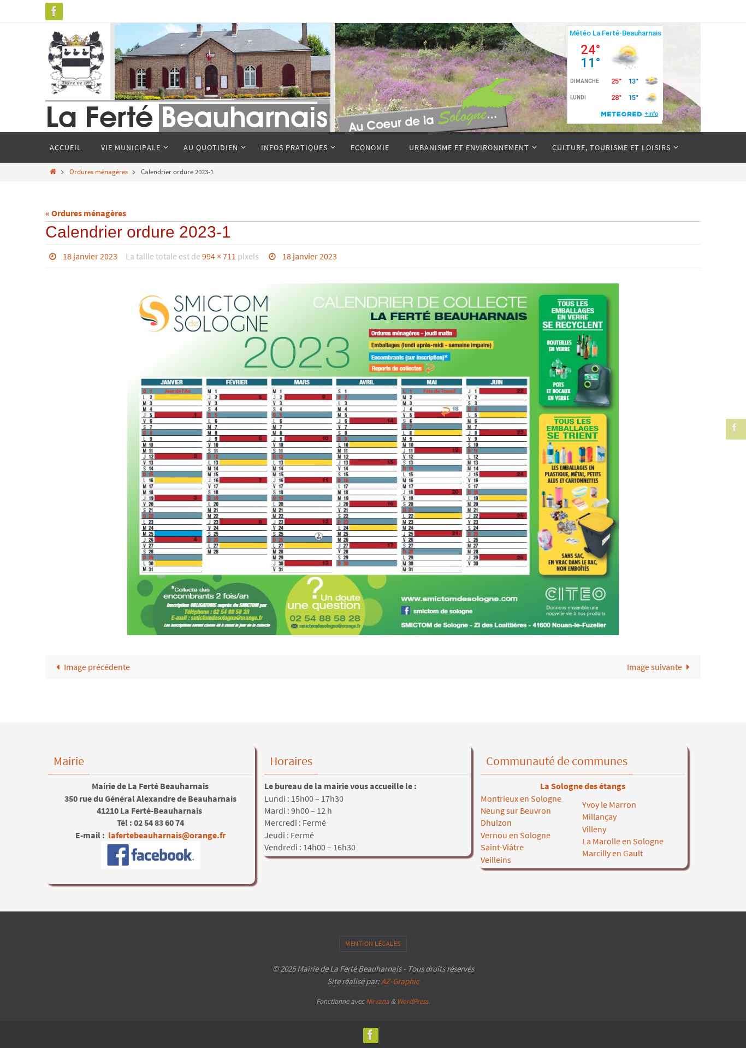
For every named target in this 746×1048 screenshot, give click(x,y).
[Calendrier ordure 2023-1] (373, 459)
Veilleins (496, 859)
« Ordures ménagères (85, 213)
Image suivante (654, 666)
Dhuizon (496, 822)
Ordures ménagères (98, 171)
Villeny (594, 829)
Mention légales (373, 943)
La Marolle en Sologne (623, 841)
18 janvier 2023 (90, 256)
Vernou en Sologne (515, 835)
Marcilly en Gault (612, 853)
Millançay (599, 816)
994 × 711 (219, 256)
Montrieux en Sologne (521, 798)
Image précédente (97, 666)
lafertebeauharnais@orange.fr (166, 835)
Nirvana (377, 1001)
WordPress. (413, 1001)
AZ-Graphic (399, 981)
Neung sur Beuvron (516, 810)
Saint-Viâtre (502, 847)
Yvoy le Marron (609, 804)
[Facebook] (54, 11)
